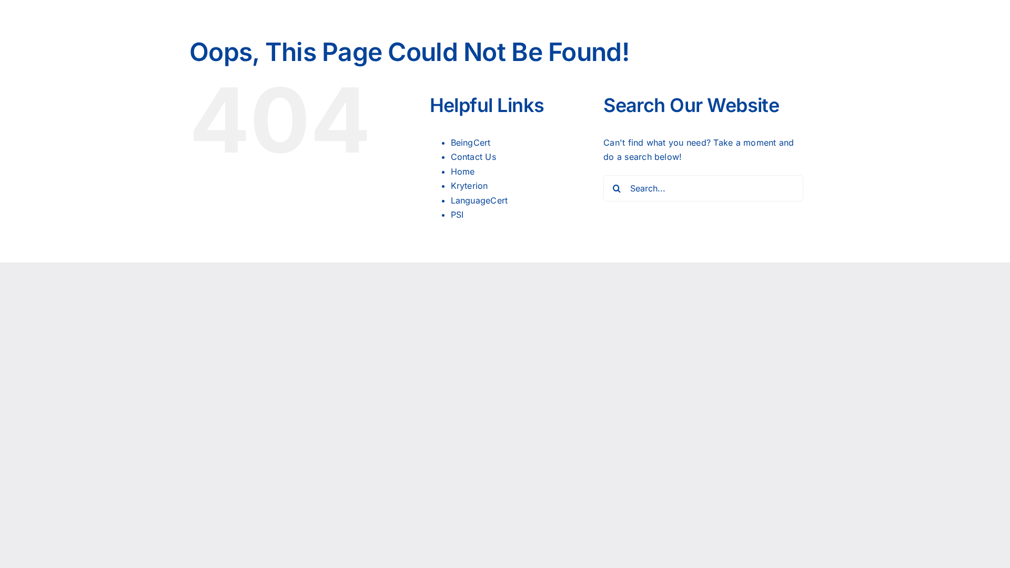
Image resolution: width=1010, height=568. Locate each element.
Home (463, 171)
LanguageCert (479, 200)
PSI (457, 214)
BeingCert (471, 142)
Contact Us (473, 156)
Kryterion (469, 185)
